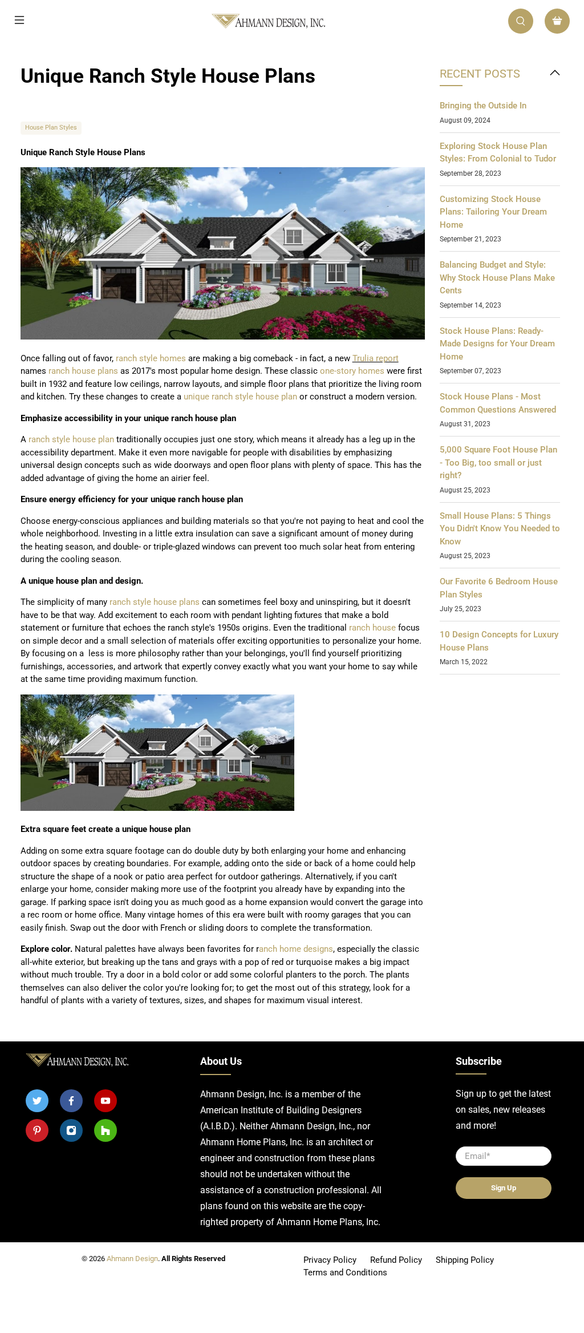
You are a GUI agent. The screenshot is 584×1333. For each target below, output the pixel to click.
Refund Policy (396, 1260)
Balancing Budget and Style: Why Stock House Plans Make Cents (497, 278)
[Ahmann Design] (267, 21)
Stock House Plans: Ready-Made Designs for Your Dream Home (497, 344)
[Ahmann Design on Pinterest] (37, 1130)
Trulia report (375, 358)
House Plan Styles (51, 127)
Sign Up (503, 1187)
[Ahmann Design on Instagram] (71, 1130)
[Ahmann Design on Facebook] (71, 1100)
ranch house (372, 628)
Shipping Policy (465, 1260)
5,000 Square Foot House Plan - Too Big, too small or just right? (498, 462)
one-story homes (352, 371)
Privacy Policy (329, 1260)
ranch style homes (152, 358)
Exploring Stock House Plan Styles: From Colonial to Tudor (498, 152)
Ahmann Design (132, 1258)
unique (196, 396)
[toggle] (555, 74)
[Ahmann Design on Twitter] (37, 1100)
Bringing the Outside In (483, 105)
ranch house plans (83, 371)
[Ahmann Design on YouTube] (105, 1100)
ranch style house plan (254, 396)
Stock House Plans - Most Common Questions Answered (498, 403)
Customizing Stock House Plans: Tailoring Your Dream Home (493, 212)
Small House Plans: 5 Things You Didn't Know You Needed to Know (500, 529)
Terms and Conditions (345, 1272)
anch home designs (296, 949)
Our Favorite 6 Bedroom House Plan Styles (499, 588)
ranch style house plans (155, 602)
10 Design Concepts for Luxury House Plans (499, 641)
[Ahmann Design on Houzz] (105, 1130)
